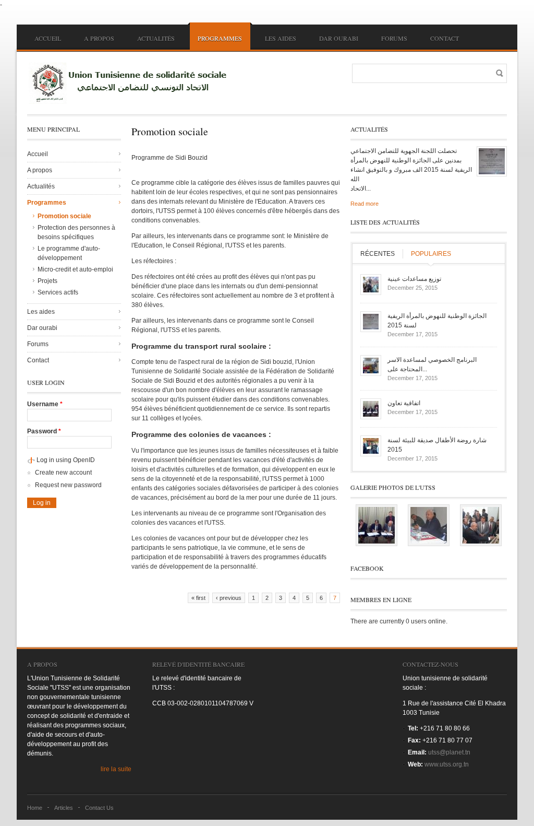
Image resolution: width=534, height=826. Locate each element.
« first (198, 598)
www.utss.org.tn (446, 764)
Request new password (68, 485)
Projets (47, 281)
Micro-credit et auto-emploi (75, 269)
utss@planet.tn (449, 752)
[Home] (131, 83)
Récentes (377, 253)
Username (45, 404)
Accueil (47, 38)
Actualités (156, 38)
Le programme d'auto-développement (69, 253)
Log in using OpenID (66, 460)
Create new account (63, 472)
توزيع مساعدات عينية (414, 278)
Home (34, 808)
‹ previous (228, 598)
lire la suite (116, 769)
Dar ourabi (338, 38)
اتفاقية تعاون (403, 403)
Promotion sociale (64, 216)
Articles (63, 808)
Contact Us (99, 808)
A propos (99, 38)
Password (44, 431)
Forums (394, 38)
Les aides (280, 38)
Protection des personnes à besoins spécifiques (76, 232)
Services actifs (58, 292)
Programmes (220, 38)
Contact (444, 38)
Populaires (431, 253)
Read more (364, 203)
